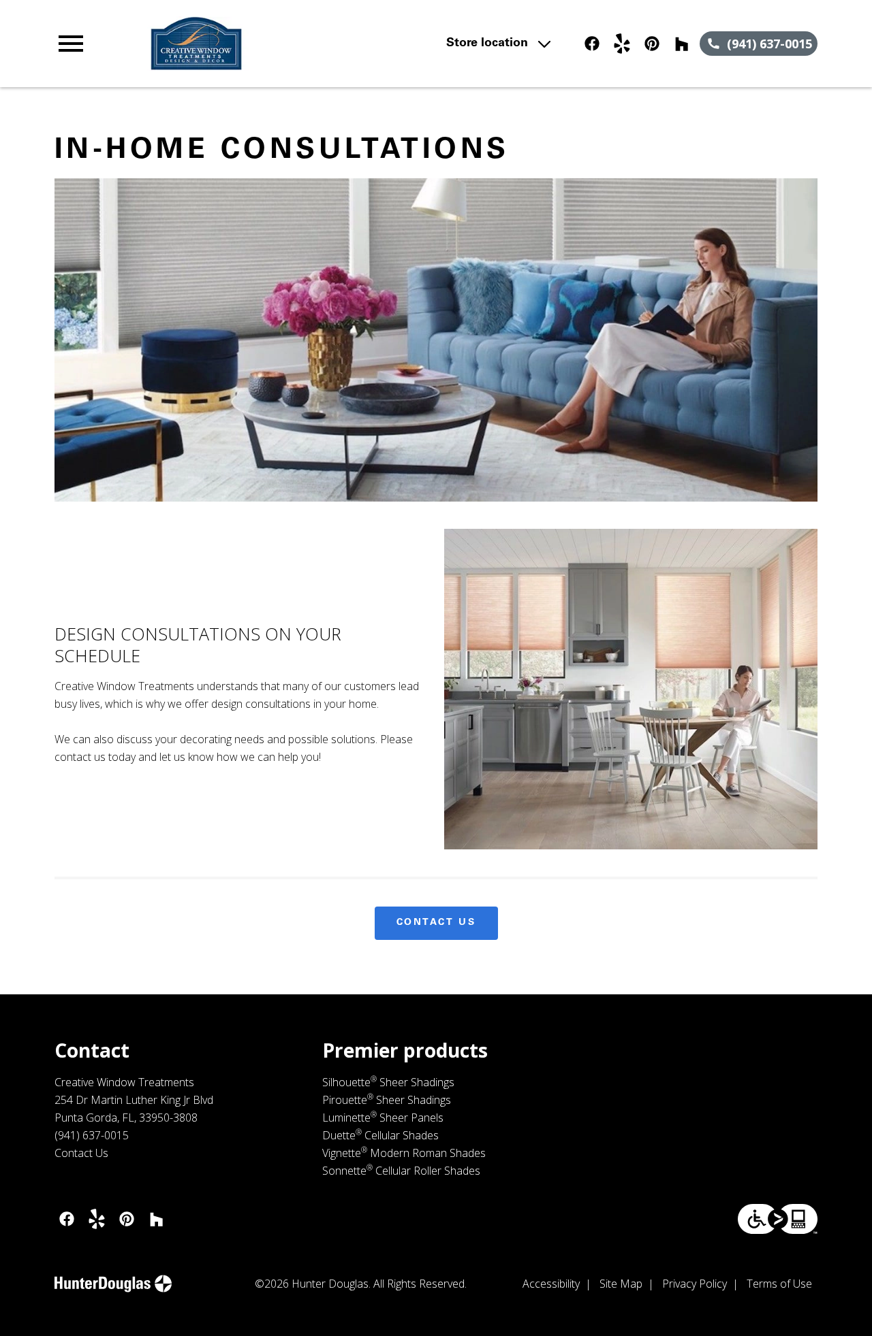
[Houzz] (682, 43)
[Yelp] (622, 43)
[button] (70, 43)
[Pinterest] (652, 43)
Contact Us (436, 923)
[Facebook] (592, 43)
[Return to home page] (289, 43)
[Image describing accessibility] (778, 1219)
